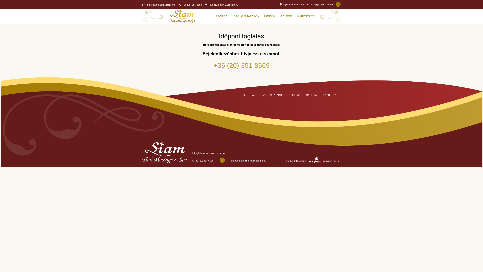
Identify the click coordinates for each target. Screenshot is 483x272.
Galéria (311, 95)
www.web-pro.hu (331, 160)
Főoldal (249, 95)
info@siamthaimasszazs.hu (160, 4)
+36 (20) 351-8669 (242, 65)
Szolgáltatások (272, 95)
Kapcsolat (330, 95)
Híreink (295, 95)
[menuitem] (225, 16)
